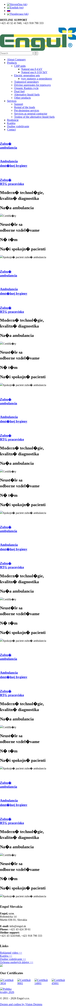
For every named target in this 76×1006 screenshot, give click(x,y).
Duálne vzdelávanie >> (13, 959)
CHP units (20, 65)
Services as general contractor (30, 113)
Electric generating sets (27, 75)
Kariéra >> (6, 955)
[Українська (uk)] (17, 13)
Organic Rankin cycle (26, 88)
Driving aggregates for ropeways (32, 84)
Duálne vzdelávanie (18, 126)
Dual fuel (19, 91)
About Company (16, 59)
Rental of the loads (24, 107)
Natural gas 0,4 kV (31, 69)
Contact (11, 129)
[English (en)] (15, 7)
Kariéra (11, 123)
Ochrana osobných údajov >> (16, 962)
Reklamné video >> (11, 952)
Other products (22, 97)
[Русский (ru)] (8, 10)
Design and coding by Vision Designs (21, 1004)
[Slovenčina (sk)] (17, 4)
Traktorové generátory (26, 81)
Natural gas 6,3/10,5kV (34, 72)
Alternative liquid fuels (27, 94)
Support (18, 104)
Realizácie (13, 119)
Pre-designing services (26, 110)
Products (12, 62)
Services (11, 100)
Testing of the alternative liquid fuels (34, 116)
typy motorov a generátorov (36, 78)
